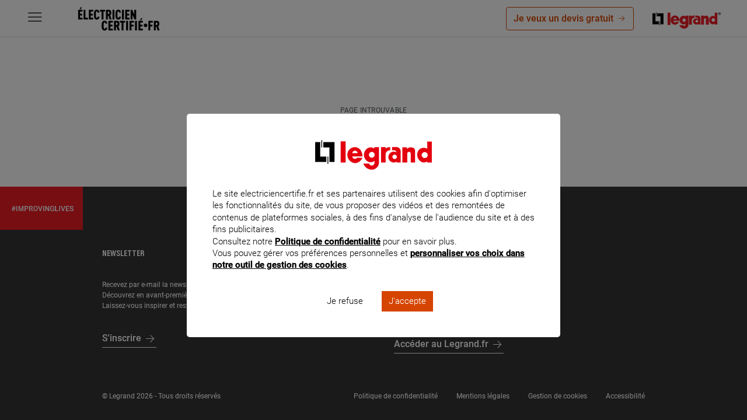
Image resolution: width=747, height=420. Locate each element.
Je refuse (345, 301)
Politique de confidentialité (328, 241)
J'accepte (407, 301)
